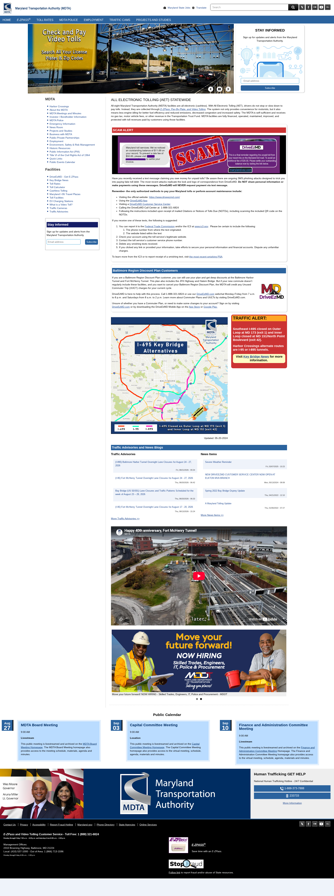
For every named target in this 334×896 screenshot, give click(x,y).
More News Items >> (212, 515)
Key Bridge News (59, 180)
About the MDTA (59, 109)
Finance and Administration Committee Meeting (273, 727)
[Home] (7, 8)
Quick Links (56, 158)
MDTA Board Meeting (39, 725)
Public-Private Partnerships (64, 137)
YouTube (321, 7)
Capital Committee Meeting (154, 725)
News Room (56, 127)
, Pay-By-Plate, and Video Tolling (183, 109)
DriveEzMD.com (205, 294)
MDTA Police (68, 19)
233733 (294, 795)
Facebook (308, 7)
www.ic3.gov (201, 226)
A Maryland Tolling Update (218, 503)
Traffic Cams (119, 19)
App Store (194, 306)
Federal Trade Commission (160, 226)
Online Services (148, 824)
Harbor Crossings (59, 106)
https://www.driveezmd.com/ (164, 197)
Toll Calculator (57, 187)
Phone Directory (105, 824)
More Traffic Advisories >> (125, 518)
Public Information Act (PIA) (65, 151)
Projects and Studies (153, 19)
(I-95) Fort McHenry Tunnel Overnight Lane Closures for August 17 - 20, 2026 (154, 507)
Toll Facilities (56, 197)
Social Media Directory (328, 7)
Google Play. (210, 306)
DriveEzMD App (138, 200)
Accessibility (39, 824)
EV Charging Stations (61, 201)
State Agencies (127, 824)
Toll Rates (45, 19)
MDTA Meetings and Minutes (65, 113)
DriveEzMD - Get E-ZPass (64, 176)
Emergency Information (62, 123)
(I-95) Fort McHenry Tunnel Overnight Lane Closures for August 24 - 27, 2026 (154, 478)
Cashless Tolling (58, 190)
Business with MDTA (61, 134)
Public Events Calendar (62, 162)
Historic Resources (60, 148)
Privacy (24, 824)
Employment (94, 19)
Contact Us (9, 824)
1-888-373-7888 (294, 788)
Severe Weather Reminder (218, 462)
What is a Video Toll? (61, 204)
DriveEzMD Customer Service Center (150, 204)
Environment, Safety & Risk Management (72, 144)
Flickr (315, 7)
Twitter (302, 7)
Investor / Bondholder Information (68, 116)
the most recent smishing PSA (205, 256)
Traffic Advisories (59, 211)
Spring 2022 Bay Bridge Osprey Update (225, 491)
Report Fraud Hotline (61, 824)
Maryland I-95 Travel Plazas (65, 194)
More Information (292, 803)
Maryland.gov (84, 824)
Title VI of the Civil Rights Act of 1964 (70, 155)
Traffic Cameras (58, 208)
